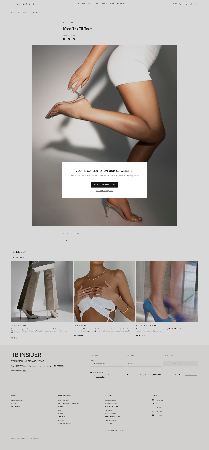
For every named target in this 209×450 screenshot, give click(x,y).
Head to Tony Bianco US (104, 185)
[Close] (143, 165)
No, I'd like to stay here (104, 190)
